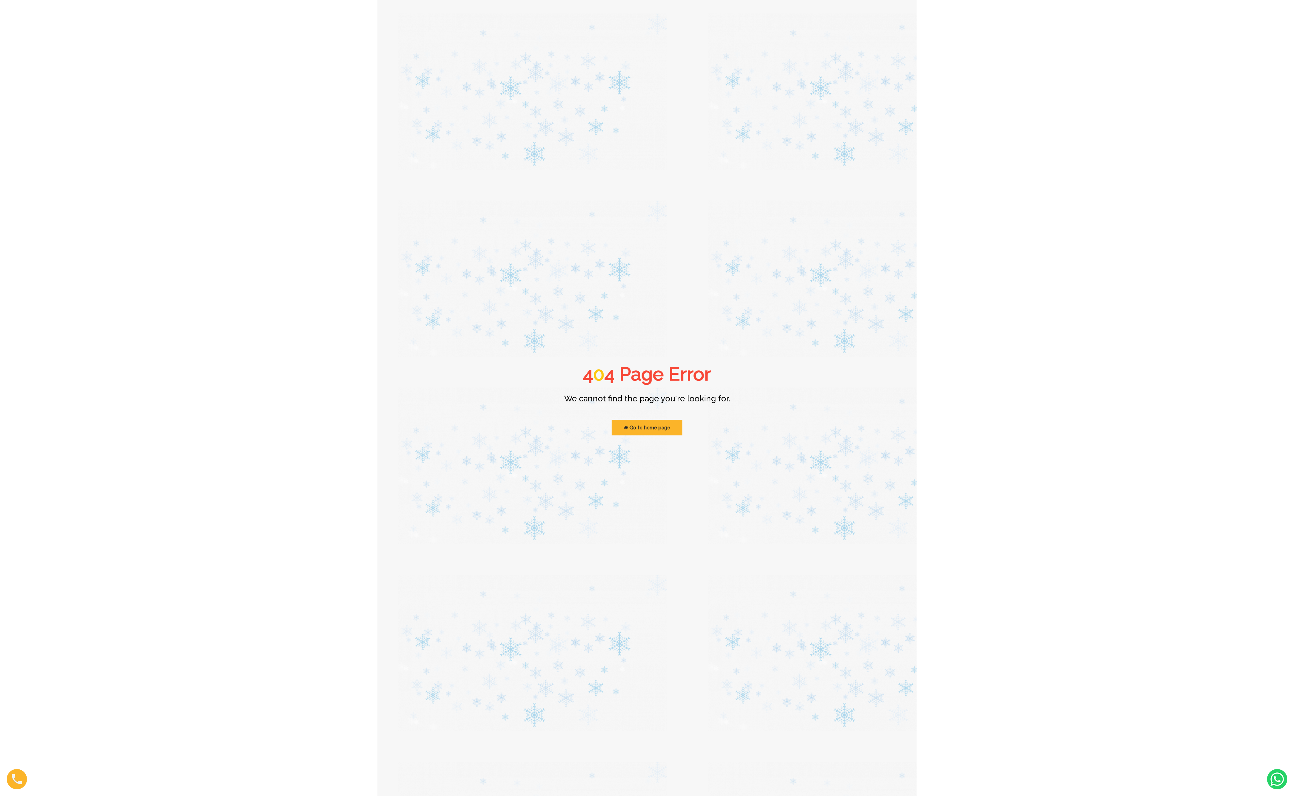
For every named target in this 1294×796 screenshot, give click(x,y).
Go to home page (649, 427)
